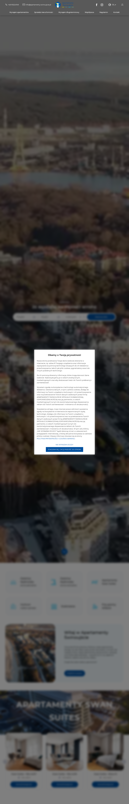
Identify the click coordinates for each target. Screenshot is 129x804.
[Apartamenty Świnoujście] (64, 4)
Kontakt (116, 12)
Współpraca (89, 12)
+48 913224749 (13, 5)
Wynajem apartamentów (19, 12)
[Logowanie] (122, 5)
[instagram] (102, 5)
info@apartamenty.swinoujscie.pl (38, 5)
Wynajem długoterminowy (68, 12)
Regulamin (104, 12)
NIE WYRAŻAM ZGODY (64, 445)
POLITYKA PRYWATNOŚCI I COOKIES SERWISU (56, 438)
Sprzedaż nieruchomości (43, 12)
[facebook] (96, 5)
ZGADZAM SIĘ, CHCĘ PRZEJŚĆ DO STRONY (64, 449)
